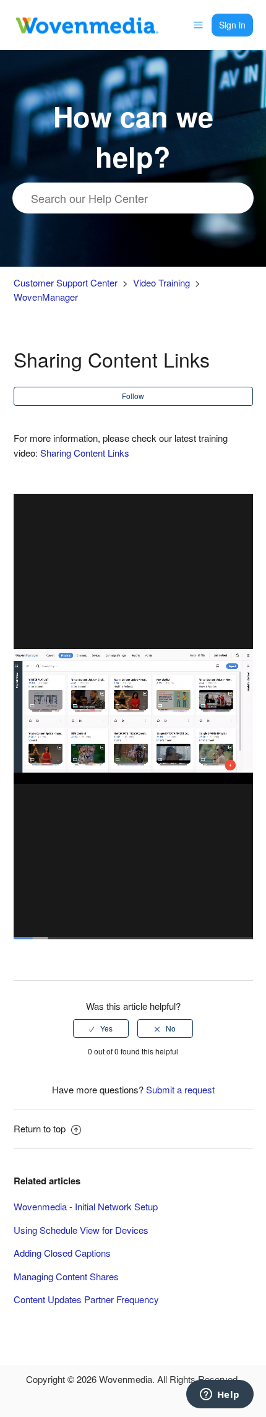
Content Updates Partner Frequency (86, 1299)
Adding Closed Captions (62, 1252)
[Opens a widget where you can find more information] (220, 1395)
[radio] (101, 1028)
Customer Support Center (66, 282)
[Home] (87, 23)
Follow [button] (133, 395)
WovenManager (46, 296)
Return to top (41, 1128)
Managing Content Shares (66, 1276)
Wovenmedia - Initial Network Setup (86, 1206)
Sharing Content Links (84, 452)
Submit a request (180, 1089)
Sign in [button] (232, 25)
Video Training (161, 282)
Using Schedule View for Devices (81, 1229)
